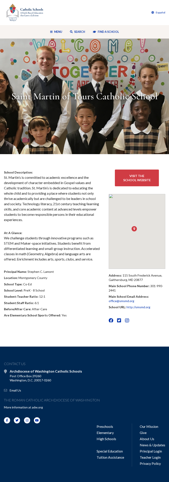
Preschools (105, 426)
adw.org (37, 407)
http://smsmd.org (138, 307)
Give (143, 432)
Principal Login (151, 451)
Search (79, 31)
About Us (147, 439)
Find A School (108, 31)
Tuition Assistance (110, 457)
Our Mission (149, 426)
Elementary (105, 432)
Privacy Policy (150, 463)
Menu (58, 31)
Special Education (110, 451)
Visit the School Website (137, 178)
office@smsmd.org (121, 301)
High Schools (106, 439)
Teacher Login (150, 457)
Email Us (15, 390)
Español (160, 12)
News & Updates (152, 445)
